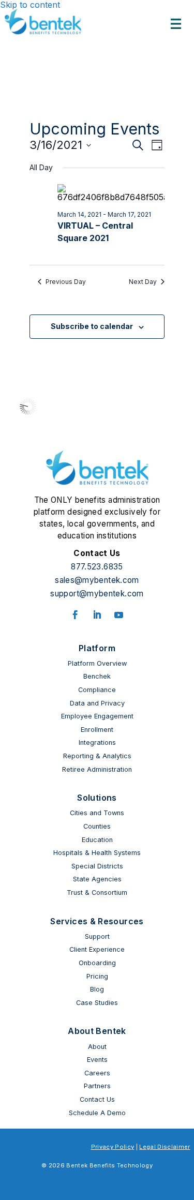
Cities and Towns (97, 813)
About (97, 1047)
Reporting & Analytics (97, 756)
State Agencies (97, 879)
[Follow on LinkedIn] (97, 615)
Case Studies (97, 1003)
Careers (97, 1073)
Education (97, 840)
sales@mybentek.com (97, 580)
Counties (97, 826)
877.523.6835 (97, 567)
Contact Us (97, 1099)
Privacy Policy (113, 1146)
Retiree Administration (97, 769)
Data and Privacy (97, 703)
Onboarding (97, 963)
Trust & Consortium (97, 892)
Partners (97, 1086)
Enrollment (97, 729)
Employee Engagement (97, 716)
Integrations (97, 742)
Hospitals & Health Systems (97, 853)
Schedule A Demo (97, 1113)
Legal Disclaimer (164, 1146)
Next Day (143, 282)
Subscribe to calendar (92, 326)
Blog (97, 989)
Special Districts (97, 866)
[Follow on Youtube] (119, 615)
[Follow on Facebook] (75, 615)
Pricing (97, 976)
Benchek (97, 676)
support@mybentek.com (96, 593)
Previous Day (66, 282)
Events (97, 1059)
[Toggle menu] (176, 24)
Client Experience (97, 949)
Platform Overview (97, 663)
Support (97, 936)
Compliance (97, 690)
